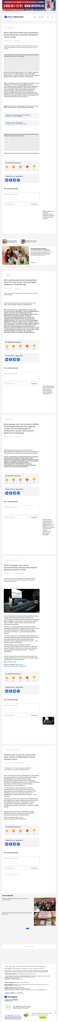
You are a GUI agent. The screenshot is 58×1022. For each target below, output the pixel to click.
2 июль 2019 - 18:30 (8, 436)
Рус (35, 17)
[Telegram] (14, 180)
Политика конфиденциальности (13, 1019)
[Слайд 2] (27, 266)
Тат (43, 17)
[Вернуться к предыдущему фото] (7, 142)
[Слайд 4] (30, 266)
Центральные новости (12, 560)
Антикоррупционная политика (13, 1015)
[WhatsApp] (18, 180)
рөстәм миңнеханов (12, 874)
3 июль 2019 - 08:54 (8, 288)
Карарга (42, 1017)
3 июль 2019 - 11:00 (8, 40)
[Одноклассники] (10, 180)
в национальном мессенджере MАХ (16, 124)
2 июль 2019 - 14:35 (8, 762)
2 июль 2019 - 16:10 (8, 573)
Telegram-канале (11, 116)
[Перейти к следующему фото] (36, 142)
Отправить (34, 204)
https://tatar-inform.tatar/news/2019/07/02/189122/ (15, 665)
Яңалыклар (9, 27)
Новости (8, 275)
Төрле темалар (29, 946)
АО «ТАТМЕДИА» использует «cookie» (14, 1016)
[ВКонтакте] (6, 180)
